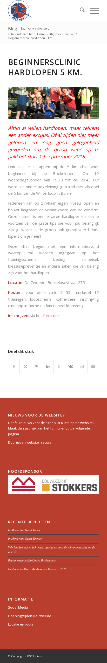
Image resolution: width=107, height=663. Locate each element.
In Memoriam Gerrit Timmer (25, 530)
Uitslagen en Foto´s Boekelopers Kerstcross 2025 (37, 569)
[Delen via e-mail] (93, 366)
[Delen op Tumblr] (59, 366)
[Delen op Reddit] (82, 366)
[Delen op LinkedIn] (48, 366)
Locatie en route (21, 624)
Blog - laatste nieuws (28, 28)
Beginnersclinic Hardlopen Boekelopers (32, 560)
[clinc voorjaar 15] (53, 103)
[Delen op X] (25, 366)
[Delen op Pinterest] (36, 366)
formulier (51, 315)
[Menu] (92, 10)
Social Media (18, 607)
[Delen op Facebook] (14, 366)
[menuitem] (80, 10)
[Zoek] (80, 10)
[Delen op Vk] (70, 366)
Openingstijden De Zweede (29, 616)
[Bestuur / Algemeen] (44, 10)
